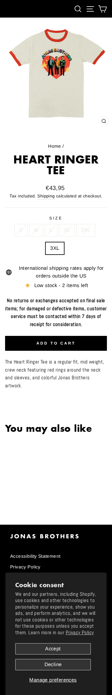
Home (54, 146)
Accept (53, 649)
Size (56, 218)
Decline (53, 664)
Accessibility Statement (35, 556)
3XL (54, 248)
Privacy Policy (80, 632)
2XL (85, 230)
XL (67, 230)
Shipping (46, 196)
